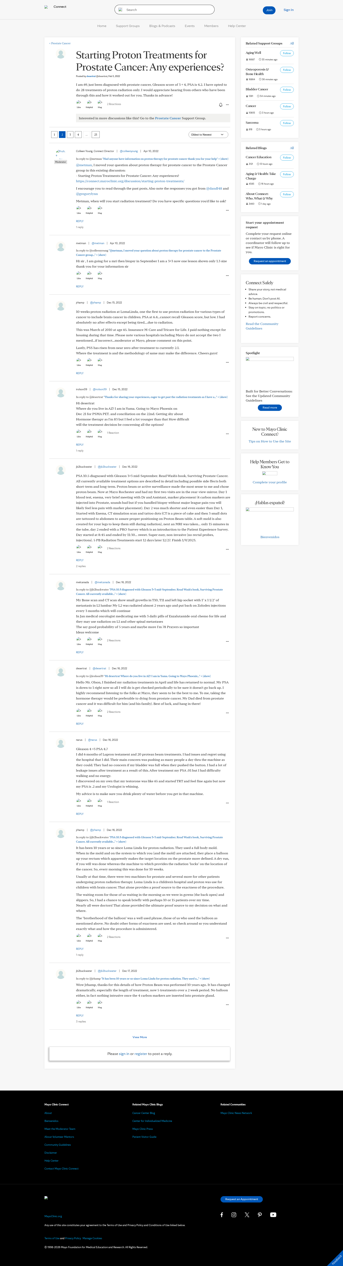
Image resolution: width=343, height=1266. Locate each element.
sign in (124, 1053)
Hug (100, 107)
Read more (270, 407)
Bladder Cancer (257, 89)
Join (269, 10)
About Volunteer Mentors (59, 1136)
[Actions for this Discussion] (227, 105)
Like (79, 107)
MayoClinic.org (53, 1216)
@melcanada (102, 582)
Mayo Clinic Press (142, 1128)
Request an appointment (270, 261)
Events (190, 26)
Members (211, 26)
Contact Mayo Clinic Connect (61, 1168)
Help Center (237, 26)
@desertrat (99, 668)
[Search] (119, 9)
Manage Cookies (92, 1238)
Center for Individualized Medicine (152, 1120)
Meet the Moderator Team (59, 1128)
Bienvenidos (269, 537)
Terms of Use (52, 1238)
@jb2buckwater (107, 466)
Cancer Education (258, 157)
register (141, 1053)
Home (101, 26)
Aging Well (253, 52)
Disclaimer (50, 1152)
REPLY (80, 221)
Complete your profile (270, 482)
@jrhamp (95, 302)
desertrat (97, 76)
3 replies (81, 1021)
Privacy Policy (73, 1238)
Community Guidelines (57, 1144)
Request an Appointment (241, 1199)
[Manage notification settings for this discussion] (220, 104)
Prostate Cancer (59, 43)
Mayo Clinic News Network (236, 1113)
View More (140, 1037)
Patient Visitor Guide (144, 1136)
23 (95, 134)
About (48, 1113)
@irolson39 (100, 389)
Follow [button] (287, 53)
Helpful (89, 107)
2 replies (81, 566)
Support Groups (128, 26)
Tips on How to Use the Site (270, 441)
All (292, 43)
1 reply (79, 227)
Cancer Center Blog (143, 1113)
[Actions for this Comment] (227, 210)
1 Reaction (113, 432)
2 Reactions (114, 104)
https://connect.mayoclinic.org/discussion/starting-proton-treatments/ (130, 181)
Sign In (289, 10)
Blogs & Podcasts (162, 26)
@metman (84, 165)
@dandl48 (214, 188)
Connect (59, 6)
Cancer (251, 106)
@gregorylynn (87, 194)
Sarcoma (252, 122)
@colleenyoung (129, 151)
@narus (92, 739)
